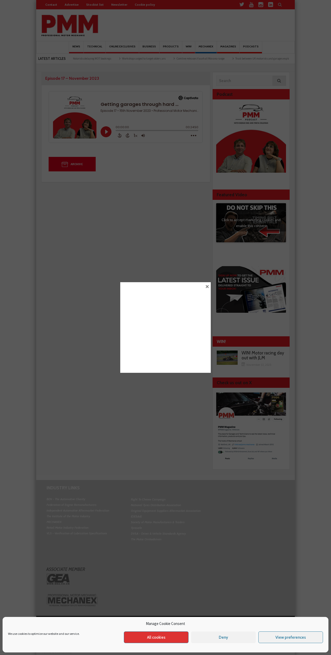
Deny (223, 637)
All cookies (156, 637)
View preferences (290, 637)
